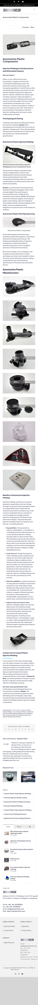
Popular (8, 826)
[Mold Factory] (6, 859)
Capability (25, 926)
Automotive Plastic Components (24, 711)
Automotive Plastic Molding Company (17, 802)
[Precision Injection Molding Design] (6, 877)
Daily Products (9, 942)
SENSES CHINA (23, 969)
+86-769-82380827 (13, 907)
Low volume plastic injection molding (20, 868)
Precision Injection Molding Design (19, 877)
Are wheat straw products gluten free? (21, 850)
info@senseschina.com (28, 5)
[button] (4, 776)
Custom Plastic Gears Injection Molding (17, 810)
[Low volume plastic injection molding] (6, 867)
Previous (26, 27)
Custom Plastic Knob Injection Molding (17, 793)
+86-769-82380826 (15, 904)
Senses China (7, 710)
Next (32, 27)
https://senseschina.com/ (16, 911)
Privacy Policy (26, 930)
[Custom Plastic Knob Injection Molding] (10, 772)
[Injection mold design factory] (6, 841)
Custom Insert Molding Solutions (15, 814)
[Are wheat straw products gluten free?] (6, 849)
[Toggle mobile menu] (34, 9)
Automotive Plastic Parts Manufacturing (16, 715)
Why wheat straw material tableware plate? (19, 832)
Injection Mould (9, 926)
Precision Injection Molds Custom (15, 798)
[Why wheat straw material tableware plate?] (6, 831)
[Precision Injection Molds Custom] (28, 772)
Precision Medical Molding (13, 806)
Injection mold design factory (20, 841)
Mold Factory (15, 859)
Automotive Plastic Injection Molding (12, 713)
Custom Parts (8, 930)
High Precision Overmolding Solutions (17, 818)
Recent (19, 826)
